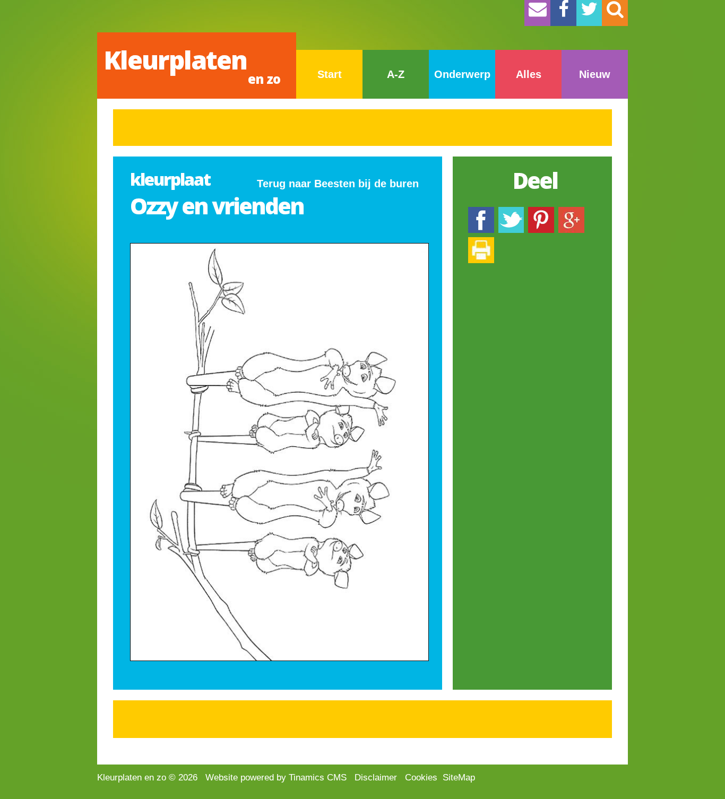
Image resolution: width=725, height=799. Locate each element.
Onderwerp (462, 74)
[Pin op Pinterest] (541, 212)
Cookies (421, 777)
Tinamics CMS (318, 777)
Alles (528, 74)
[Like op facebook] (481, 212)
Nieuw (594, 74)
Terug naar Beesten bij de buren (338, 183)
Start (329, 74)
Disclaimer (376, 777)
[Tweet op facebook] (511, 212)
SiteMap (459, 777)
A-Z (395, 74)
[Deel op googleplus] (571, 212)
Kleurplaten (191, 65)
